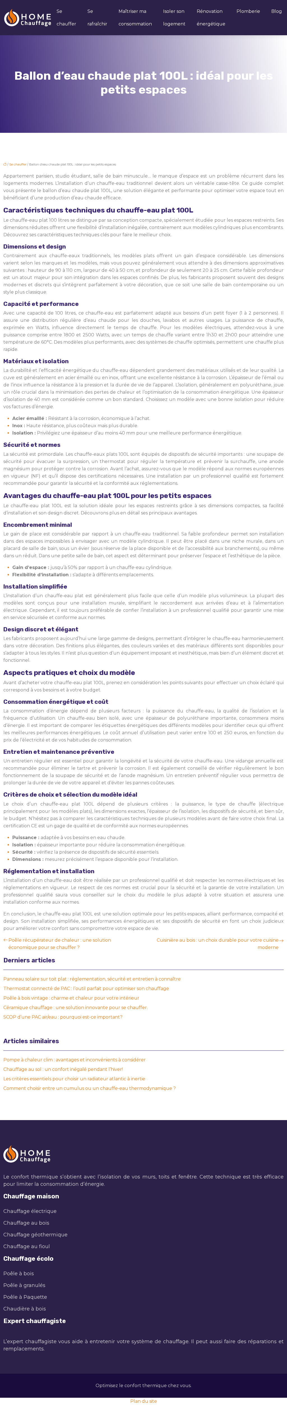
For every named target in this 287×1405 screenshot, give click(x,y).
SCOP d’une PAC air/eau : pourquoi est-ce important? (62, 1017)
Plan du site (143, 1401)
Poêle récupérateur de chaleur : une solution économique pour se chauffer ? (59, 944)
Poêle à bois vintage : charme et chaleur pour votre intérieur (71, 998)
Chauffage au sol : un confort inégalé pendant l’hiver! (63, 1069)
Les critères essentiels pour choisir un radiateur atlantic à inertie (74, 1079)
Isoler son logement (174, 18)
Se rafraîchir (97, 18)
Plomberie (248, 11)
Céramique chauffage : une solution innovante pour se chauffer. (75, 1007)
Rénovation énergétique (211, 18)
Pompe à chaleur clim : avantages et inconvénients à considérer (74, 1059)
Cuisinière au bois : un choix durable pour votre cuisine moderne (218, 944)
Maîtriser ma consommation (135, 18)
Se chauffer (66, 18)
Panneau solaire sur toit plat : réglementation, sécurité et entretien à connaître (92, 979)
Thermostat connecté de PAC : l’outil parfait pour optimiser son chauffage (86, 988)
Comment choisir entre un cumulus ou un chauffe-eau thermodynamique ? (89, 1088)
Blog (276, 11)
